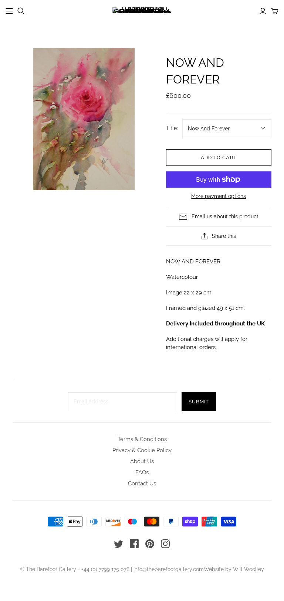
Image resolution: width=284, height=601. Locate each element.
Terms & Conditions (142, 439)
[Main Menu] (9, 11)
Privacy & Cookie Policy (142, 450)
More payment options (218, 196)
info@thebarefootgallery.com (168, 569)
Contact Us (142, 483)
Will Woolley (248, 569)
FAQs (142, 472)
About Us (142, 461)
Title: (172, 128)
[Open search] (21, 11)
